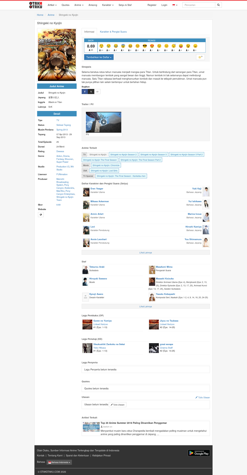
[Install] (199, 453)
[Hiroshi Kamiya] (206, 229)
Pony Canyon (62, 186)
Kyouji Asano (96, 294)
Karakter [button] (107, 5)
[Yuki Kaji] (206, 191)
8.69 (58, 204)
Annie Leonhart (99, 239)
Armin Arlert (97, 213)
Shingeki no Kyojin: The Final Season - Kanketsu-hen (121, 175)
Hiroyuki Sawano (98, 278)
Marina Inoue (194, 213)
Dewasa (60, 151)
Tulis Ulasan (119, 404)
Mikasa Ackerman (100, 201)
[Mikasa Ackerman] (86, 204)
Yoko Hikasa (99, 347)
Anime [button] (78, 5)
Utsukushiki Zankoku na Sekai (109, 344)
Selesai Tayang (63, 124)
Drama (66, 155)
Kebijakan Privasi (101, 455)
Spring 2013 (62, 129)
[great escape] (154, 347)
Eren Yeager (97, 188)
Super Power (62, 161)
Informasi (89, 31)
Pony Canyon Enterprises (65, 192)
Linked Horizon (100, 324)
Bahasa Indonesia (60, 462)
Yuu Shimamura (193, 239)
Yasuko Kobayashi (165, 294)
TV (57, 120)
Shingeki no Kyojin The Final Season (100, 159)
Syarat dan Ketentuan (77, 455)
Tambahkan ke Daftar (98, 57)
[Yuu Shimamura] (206, 242)
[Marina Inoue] (206, 216)
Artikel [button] (51, 5)
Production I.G (63, 166)
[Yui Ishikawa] (206, 204)
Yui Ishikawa (194, 201)
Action (59, 155)
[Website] (41, 214)
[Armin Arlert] (86, 217)
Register (152, 5)
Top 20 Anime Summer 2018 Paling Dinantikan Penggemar (134, 422)
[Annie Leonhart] (86, 242)
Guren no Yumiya (102, 320)
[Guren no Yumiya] (87, 324)
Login (164, 5)
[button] (175, 5)
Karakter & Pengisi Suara (113, 31)
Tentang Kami (55, 455)
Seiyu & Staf (125, 5)
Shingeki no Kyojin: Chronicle (106, 165)
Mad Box (60, 190)
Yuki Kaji (196, 188)
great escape (166, 344)
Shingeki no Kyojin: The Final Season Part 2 (141, 159)
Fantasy (60, 159)
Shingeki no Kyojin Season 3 (153, 154)
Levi (93, 226)
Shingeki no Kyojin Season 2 (123, 154)
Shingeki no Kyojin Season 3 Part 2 (187, 154)
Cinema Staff (166, 347)
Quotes (65, 5)
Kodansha (69, 187)
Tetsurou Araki (97, 266)
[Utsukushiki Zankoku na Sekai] (87, 347)
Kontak (40, 455)
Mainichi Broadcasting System (62, 182)
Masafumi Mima (164, 266)
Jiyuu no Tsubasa (169, 320)
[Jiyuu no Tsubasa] (154, 324)
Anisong (93, 5)
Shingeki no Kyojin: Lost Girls (104, 170)
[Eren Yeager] (86, 191)
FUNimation (62, 174)
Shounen (69, 159)
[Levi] (86, 230)
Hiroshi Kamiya (193, 226)
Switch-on (107, 426)
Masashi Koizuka (165, 278)
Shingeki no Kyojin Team (64, 198)
